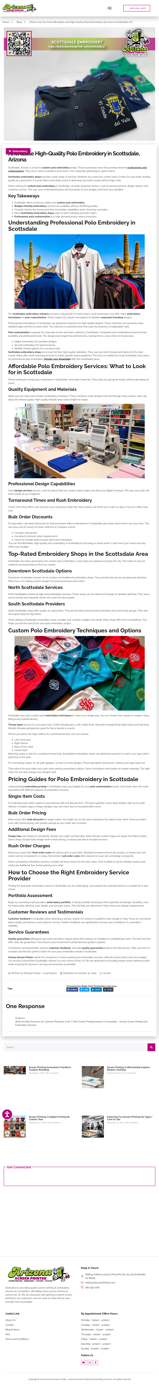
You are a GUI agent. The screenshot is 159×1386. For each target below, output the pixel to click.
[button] (72, 989)
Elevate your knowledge (57, 359)
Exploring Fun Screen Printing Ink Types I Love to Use (129, 1118)
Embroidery (20, 151)
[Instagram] (89, 1362)
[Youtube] (83, 1362)
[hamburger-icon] (109, 8)
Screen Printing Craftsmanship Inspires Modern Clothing (128, 1068)
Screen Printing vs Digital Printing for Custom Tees (49, 1118)
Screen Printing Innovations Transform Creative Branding (50, 1068)
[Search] (151, 1047)
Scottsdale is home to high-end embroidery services (43, 594)
